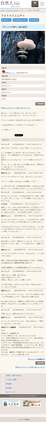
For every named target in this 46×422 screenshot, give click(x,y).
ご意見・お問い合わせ (13, 375)
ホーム (3, 10)
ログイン (35, 5)
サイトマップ (10, 392)
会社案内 (8, 388)
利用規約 (8, 384)
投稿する (7, 20)
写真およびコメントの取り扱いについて (16, 108)
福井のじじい (10, 72)
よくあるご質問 (10, 379)
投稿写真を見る (21, 20)
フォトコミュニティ (12, 10)
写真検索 (34, 20)
